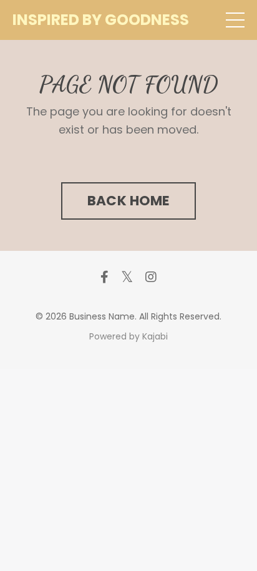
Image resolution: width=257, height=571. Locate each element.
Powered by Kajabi (128, 336)
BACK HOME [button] (128, 200)
